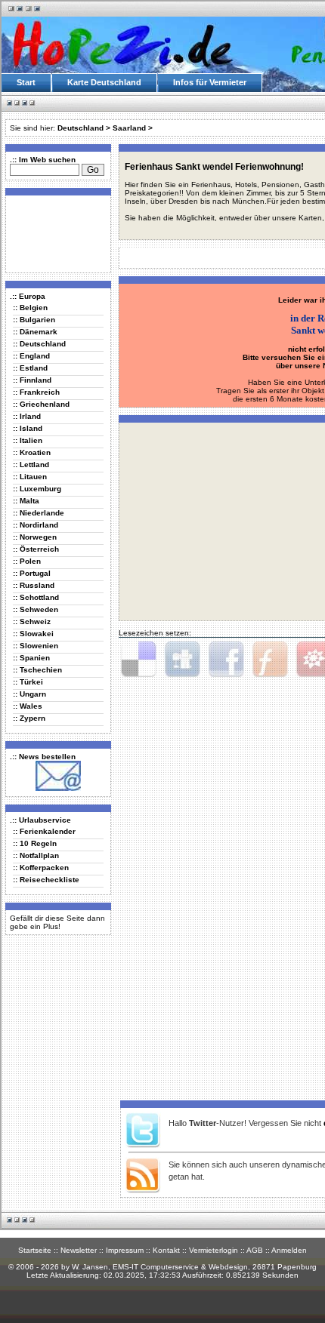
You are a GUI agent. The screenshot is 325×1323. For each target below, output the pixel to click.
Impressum (125, 1250)
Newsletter (78, 1250)
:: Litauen (30, 476)
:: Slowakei (33, 633)
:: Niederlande (38, 513)
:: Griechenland (41, 404)
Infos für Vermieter (209, 82)
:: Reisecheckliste (46, 879)
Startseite (34, 1250)
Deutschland (80, 128)
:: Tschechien (37, 670)
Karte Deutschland (104, 82)
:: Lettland (31, 464)
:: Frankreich (36, 392)
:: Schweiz (32, 621)
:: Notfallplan (36, 855)
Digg (182, 660)
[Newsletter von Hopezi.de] (58, 788)
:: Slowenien (35, 646)
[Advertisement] (55, 233)
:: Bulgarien (34, 319)
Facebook (226, 660)
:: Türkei (28, 682)
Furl (270, 660)
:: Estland (30, 368)
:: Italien (27, 440)
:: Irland (27, 416)
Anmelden (289, 1250)
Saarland (129, 128)
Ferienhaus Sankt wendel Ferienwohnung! (214, 167)
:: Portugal (32, 573)
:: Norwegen (35, 537)
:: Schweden (35, 609)
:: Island (27, 428)
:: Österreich (36, 549)
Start (26, 82)
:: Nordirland (35, 525)
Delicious (138, 660)
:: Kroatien (32, 452)
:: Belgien (30, 307)
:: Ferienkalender (44, 831)
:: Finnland (32, 380)
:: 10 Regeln (35, 843)
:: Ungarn (29, 694)
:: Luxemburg (37, 489)
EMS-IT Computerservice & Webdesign (180, 1267)
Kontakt (166, 1250)
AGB (254, 1250)
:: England (31, 356)
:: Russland (33, 585)
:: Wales (27, 706)
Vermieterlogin (213, 1250)
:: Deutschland (39, 344)
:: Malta (26, 501)
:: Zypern (29, 718)
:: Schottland (36, 597)
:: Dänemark (35, 332)
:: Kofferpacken (41, 867)
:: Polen (27, 561)
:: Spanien (31, 658)
